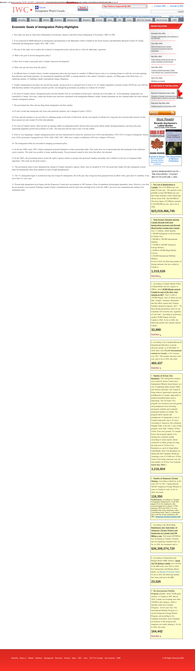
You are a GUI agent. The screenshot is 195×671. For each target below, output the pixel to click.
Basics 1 (34, 20)
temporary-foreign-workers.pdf (167, 517)
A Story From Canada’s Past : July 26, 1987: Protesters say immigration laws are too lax (117, 16)
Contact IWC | (161, 6)
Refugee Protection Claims (170, 571)
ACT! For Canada (144, 20)
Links (129, 20)
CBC (119, 20)
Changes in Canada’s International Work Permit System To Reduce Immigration (164, 97)
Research (86, 20)
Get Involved (162, 20)
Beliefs (46, 20)
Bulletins (58, 20)
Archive (99, 20)
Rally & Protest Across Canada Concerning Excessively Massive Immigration (162, 49)
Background (72, 20)
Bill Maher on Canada (158, 81)
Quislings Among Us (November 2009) (163, 106)
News (110, 20)
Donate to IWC (177, 6)
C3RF (174, 20)
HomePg (21, 20)
